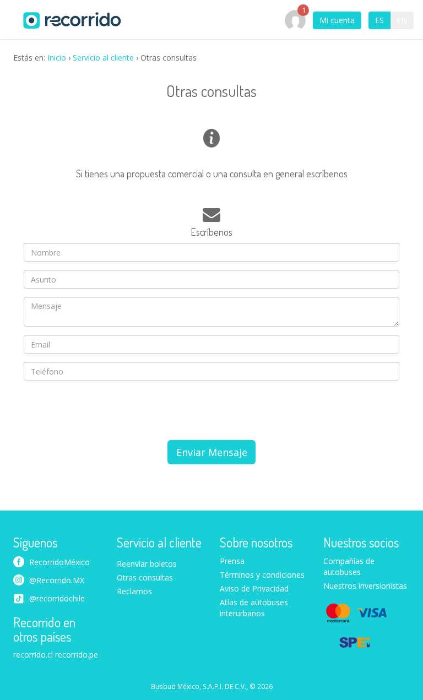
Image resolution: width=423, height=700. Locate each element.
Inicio (56, 57)
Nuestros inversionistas (365, 585)
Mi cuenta (337, 20)
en (402, 20)
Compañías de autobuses (349, 566)
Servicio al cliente (103, 57)
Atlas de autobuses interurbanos (254, 607)
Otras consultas (145, 577)
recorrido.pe (76, 654)
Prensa (232, 561)
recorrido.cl (33, 654)
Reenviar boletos (147, 563)
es (379, 20)
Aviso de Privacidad (254, 588)
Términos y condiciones (262, 574)
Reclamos (134, 591)
